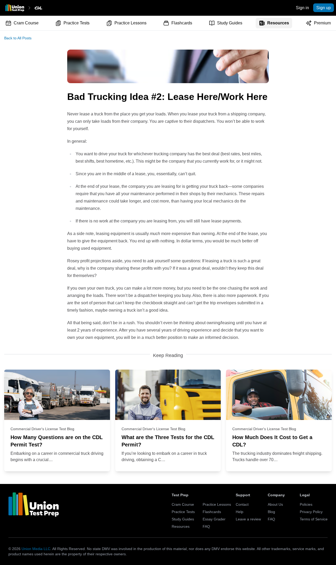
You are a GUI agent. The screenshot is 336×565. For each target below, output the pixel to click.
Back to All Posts (18, 38)
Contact (242, 504)
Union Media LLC (36, 549)
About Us (275, 504)
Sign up (323, 8)
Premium (322, 23)
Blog (271, 512)
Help (239, 512)
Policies (306, 504)
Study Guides (229, 23)
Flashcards (181, 23)
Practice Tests (77, 23)
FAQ (206, 526)
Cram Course (26, 23)
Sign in (302, 8)
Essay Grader (214, 519)
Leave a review (248, 519)
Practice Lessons (130, 23)
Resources (278, 23)
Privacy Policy (311, 512)
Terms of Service (314, 519)
